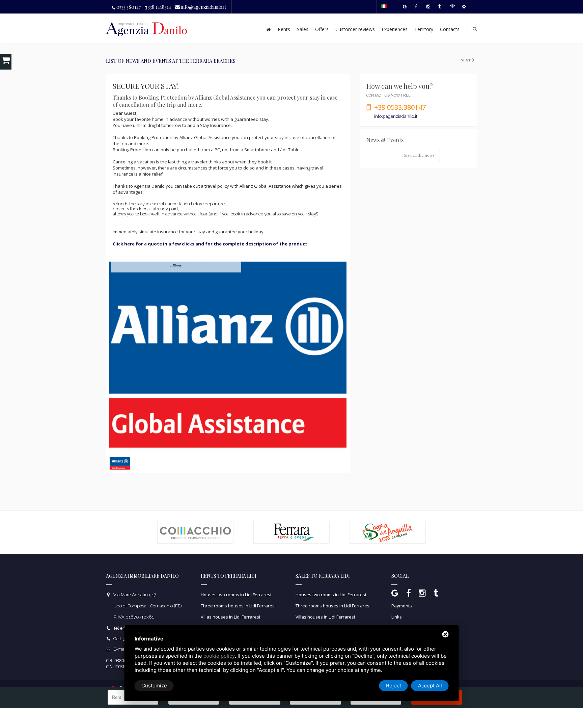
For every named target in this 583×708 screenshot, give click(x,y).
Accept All (430, 685)
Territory (423, 29)
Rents (284, 29)
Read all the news (418, 155)
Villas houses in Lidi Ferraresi (230, 617)
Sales (302, 29)
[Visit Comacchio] (195, 524)
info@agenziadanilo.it (203, 7)
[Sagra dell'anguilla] (388, 524)
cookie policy (219, 656)
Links (396, 617)
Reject (393, 685)
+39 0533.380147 (400, 107)
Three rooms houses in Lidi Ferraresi (238, 606)
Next (466, 59)
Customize (154, 685)
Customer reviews (355, 29)
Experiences (395, 29)
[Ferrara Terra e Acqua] (291, 524)
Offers (322, 29)
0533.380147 (128, 7)
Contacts (450, 29)
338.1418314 (159, 7)
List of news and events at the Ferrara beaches (170, 60)
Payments (401, 606)
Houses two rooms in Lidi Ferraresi (236, 595)
